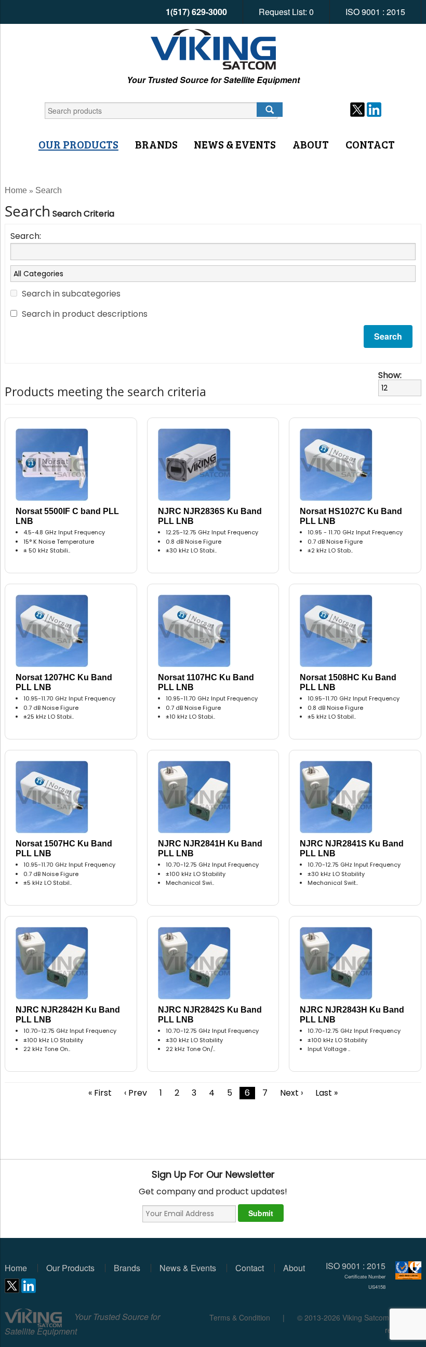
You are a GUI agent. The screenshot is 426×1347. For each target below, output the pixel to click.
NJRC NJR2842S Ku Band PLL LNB (210, 1014)
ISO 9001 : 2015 (375, 12)
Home (16, 190)
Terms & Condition (239, 1317)
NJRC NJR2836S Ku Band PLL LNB (210, 516)
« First (100, 1093)
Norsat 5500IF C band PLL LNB (67, 516)
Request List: (286, 12)
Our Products (78, 144)
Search (48, 190)
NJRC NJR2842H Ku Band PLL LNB (68, 1014)
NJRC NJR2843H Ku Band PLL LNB (352, 1014)
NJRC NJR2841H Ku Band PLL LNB (210, 848)
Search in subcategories (71, 294)
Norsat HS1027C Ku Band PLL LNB (351, 516)
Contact (370, 144)
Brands (156, 144)
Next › (291, 1093)
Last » (326, 1093)
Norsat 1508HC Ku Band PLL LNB (348, 682)
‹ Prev (135, 1093)
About (310, 144)
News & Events (235, 144)
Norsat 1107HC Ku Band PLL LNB (206, 682)
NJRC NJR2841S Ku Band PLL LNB (352, 848)
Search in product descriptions (85, 314)
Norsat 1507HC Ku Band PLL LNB (64, 848)
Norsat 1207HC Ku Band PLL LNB (64, 682)
